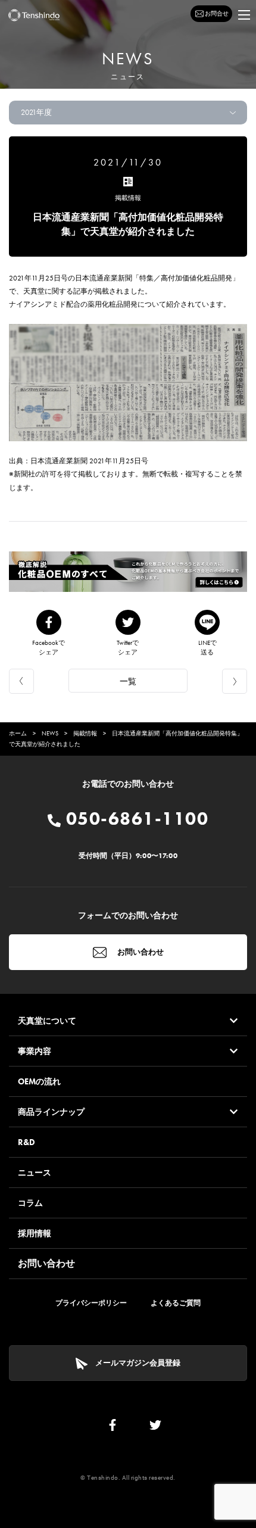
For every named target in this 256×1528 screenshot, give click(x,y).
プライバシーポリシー (91, 1303)
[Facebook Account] (112, 1428)
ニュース (34, 1172)
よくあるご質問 (176, 1303)
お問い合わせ (139, 952)
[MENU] (244, 15)
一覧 (128, 681)
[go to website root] (34, 15)
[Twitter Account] (155, 1428)
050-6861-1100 (134, 818)
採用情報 (34, 1233)
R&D (26, 1142)
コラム (30, 1203)
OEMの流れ (39, 1081)
